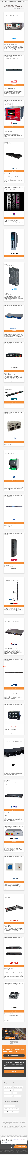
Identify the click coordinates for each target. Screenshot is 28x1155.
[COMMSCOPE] (14, 253)
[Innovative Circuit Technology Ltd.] (14, 476)
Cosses (14, 1093)
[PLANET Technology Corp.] (14, 806)
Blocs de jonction (18, 1090)
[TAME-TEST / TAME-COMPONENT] (14, 367)
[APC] (14, 559)
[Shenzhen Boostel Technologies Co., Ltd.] (14, 167)
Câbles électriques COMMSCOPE (11, 1108)
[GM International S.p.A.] (14, 288)
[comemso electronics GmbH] (14, 838)
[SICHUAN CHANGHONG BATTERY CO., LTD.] (14, 726)
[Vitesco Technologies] (14, 1007)
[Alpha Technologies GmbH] (14, 438)
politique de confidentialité (18, 1073)
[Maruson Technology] (14, 81)
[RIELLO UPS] (14, 644)
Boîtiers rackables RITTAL (10, 1105)
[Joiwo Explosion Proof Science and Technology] (14, 963)
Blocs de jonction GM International (11, 1111)
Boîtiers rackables (8, 1087)
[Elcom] (14, 519)
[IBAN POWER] (14, 764)
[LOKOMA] (14, 878)
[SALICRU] (14, 920)
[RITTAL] (14, 214)
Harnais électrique (8, 1095)
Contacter (14, 84)
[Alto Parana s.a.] (14, 603)
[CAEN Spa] (14, 123)
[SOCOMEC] (14, 328)
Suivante (15, 1042)
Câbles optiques (17, 1095)
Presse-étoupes (8, 1093)
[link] (14, 1140)
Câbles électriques (8, 1090)
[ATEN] (14, 684)
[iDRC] (14, 38)
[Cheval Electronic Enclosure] (14, 398)
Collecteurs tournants (18, 1087)
